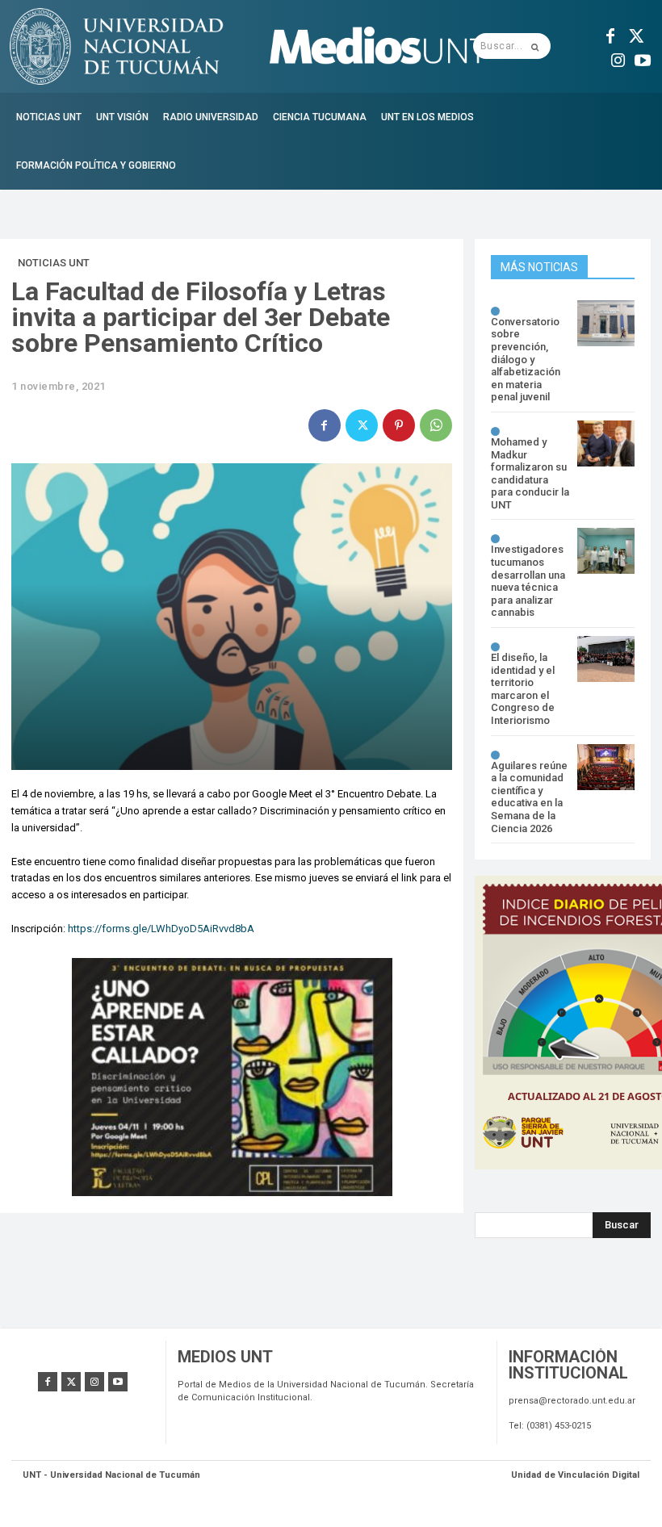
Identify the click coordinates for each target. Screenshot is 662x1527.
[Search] (535, 46)
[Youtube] (643, 58)
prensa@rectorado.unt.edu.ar (572, 1400)
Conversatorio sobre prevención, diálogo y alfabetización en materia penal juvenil (525, 360)
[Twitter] (634, 34)
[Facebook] (610, 34)
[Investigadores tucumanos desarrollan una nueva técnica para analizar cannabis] (606, 551)
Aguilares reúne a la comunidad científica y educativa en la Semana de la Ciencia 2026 (529, 797)
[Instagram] (618, 58)
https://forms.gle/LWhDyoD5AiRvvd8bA (161, 928)
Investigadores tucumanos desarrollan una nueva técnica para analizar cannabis (528, 580)
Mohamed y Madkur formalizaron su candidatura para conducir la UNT (530, 473)
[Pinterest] (399, 425)
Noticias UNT (54, 263)
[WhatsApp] (436, 425)
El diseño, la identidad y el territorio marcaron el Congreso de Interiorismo (523, 688)
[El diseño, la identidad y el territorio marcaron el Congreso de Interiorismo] (606, 659)
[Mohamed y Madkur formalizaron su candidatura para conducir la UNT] (606, 443)
